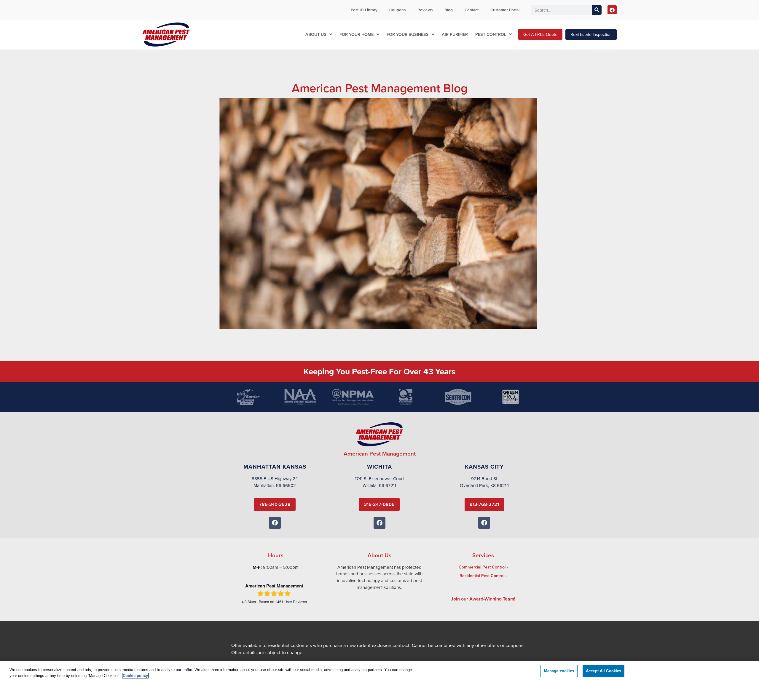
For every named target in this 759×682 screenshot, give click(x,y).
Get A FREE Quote (540, 34)
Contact (472, 10)
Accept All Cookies (603, 671)
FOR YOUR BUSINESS (408, 34)
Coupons (397, 10)
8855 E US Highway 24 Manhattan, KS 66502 (275, 481)
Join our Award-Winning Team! (483, 598)
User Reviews (291, 601)
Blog (448, 10)
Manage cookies (559, 671)
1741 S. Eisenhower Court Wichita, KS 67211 (379, 481)
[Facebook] (612, 10)
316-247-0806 (379, 504)
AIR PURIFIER (455, 34)
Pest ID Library (364, 10)
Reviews (425, 10)
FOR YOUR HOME (356, 34)
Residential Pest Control (482, 576)
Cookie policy (135, 675)
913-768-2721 (484, 504)
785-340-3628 (275, 504)
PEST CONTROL (490, 34)
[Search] (597, 10)
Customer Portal (504, 10)
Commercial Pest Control (482, 567)
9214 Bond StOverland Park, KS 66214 (484, 481)
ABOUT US (315, 34)
